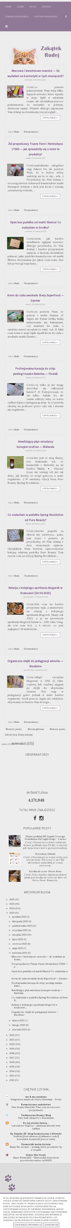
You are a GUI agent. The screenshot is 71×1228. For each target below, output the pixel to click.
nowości (19, 743)
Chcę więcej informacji (27, 1225)
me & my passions (36, 1096)
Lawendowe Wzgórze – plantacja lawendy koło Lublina (36, 1127)
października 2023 (22, 925)
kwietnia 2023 (20, 952)
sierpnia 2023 (19, 934)
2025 (12, 903)
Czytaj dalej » (50, 117)
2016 (12, 1062)
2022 (12, 1035)
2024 (12, 908)
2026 (12, 899)
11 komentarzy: (31, 131)
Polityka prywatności (46, 16)
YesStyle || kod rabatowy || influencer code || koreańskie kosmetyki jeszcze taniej (36, 1138)
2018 (12, 1053)
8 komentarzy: (31, 502)
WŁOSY (33, 6)
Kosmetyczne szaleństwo (36, 1104)
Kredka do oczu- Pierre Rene (45, 871)
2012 (12, 1080)
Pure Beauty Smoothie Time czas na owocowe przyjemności (36, 1108)
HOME (8, 6)
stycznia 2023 (19, 1029)
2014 (12, 1071)
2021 (12, 1039)
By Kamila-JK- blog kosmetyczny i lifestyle (36, 1133)
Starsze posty (57, 729)
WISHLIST (46, 6)
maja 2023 (17, 948)
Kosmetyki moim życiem (36, 1144)
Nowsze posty (14, 729)
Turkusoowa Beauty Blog (36, 1115)
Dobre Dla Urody (36, 1154)
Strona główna (36, 729)
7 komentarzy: (31, 575)
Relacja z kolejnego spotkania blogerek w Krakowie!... (34, 1006)
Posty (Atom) (25, 734)
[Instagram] (41, 818)
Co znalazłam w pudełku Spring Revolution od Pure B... (40, 999)
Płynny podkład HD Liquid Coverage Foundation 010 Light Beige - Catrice (45, 838)
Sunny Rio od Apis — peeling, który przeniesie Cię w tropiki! (36, 1148)
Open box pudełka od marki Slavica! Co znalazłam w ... (40, 973)
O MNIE (20, 6)
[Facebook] (35, 818)
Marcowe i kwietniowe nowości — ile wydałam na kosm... (38, 958)
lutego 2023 (19, 1025)
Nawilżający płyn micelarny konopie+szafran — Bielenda (37, 992)
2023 (12, 912)
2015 (12, 1066)
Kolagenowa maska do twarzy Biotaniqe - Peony (36, 1099)
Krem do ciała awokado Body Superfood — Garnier (39, 978)
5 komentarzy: (31, 356)
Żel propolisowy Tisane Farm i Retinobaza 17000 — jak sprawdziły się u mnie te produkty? (35, 149)
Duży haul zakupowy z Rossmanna (36, 1118)
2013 (12, 1075)
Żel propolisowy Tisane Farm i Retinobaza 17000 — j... (40, 965)
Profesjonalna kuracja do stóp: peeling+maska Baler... (37, 984)
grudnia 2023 (19, 916)
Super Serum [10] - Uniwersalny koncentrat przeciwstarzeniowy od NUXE (36, 1159)
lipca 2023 (18, 939)
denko (4, 744)
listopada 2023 (20, 921)
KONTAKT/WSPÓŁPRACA (16, 16)
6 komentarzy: (31, 429)
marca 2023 (18, 1020)
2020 (12, 1044)
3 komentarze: (31, 210)
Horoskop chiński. (45, 853)
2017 (12, 1057)
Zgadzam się (51, 1225)
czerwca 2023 (20, 943)
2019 (12, 1048)
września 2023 (20, 930)
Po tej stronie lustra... (36, 1122)
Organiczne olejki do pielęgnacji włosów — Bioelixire (35, 1013)
